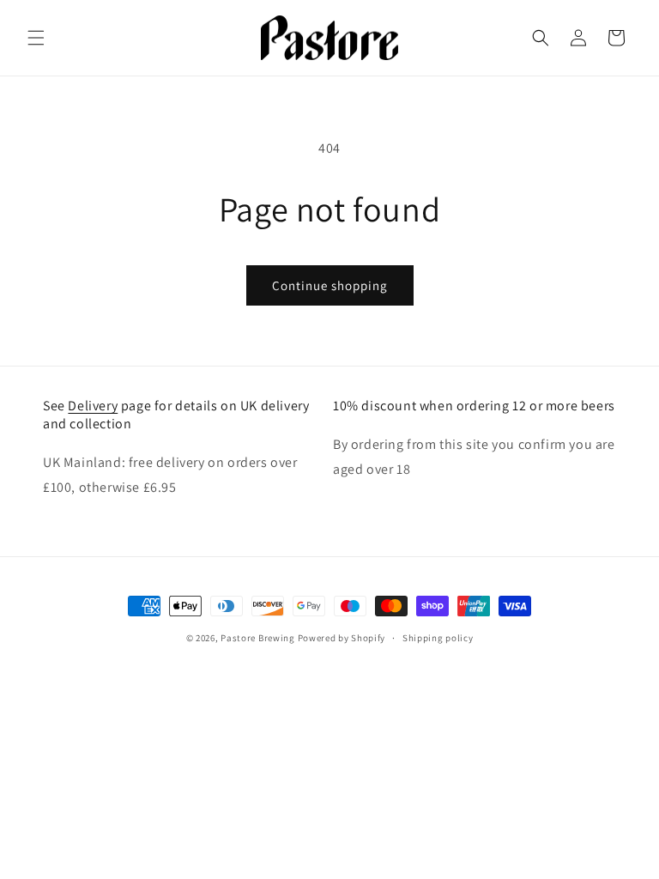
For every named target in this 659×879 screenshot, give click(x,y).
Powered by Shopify (342, 638)
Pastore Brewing (258, 638)
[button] (36, 38)
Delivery (93, 406)
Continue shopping (330, 285)
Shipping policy (438, 638)
